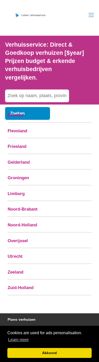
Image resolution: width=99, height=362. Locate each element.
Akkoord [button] (49, 353)
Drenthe (16, 115)
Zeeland (15, 272)
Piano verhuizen (22, 319)
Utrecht (15, 256)
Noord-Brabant (23, 209)
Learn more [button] (18, 340)
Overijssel (18, 240)
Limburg (16, 193)
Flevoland (17, 130)
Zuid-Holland (21, 287)
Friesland (17, 146)
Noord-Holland (22, 225)
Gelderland (19, 162)
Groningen (18, 177)
